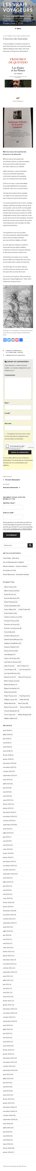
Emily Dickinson (10, 613)
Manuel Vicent (10, 677)
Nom (7, 403)
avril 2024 (6, 845)
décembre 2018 (8, 1107)
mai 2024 (6, 841)
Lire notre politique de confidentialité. (17, 529)
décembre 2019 (8, 1058)
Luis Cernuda (24, 669)
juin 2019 (6, 1083)
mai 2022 (6, 939)
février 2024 (7, 853)
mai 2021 (6, 988)
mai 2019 (6, 1087)
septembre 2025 (9, 775)
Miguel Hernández (11, 688)
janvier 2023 (7, 907)
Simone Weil (25, 707)
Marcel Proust (24, 677)
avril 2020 (6, 1042)
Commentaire (10, 375)
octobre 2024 (8, 820)
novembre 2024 (8, 816)
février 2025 (7, 804)
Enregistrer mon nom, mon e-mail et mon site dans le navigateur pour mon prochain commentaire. (17, 436)
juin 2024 (6, 837)
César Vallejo (10, 609)
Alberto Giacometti (11, 591)
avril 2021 (6, 992)
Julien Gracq (9, 666)
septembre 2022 (9, 923)
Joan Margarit (9, 654)
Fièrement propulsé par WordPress (14, 1166)
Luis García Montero (12, 673)
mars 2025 (6, 800)
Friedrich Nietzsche (11, 636)
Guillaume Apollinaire (12, 643)
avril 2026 (6, 747)
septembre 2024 (9, 825)
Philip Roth (24, 700)
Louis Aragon (10, 669)
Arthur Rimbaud (11, 602)
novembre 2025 (8, 767)
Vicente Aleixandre (11, 711)
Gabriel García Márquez (13, 639)
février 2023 (7, 902)
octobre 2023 (7, 870)
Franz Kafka (9, 632)
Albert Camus (10, 587)
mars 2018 (6, 1144)
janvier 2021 (7, 1005)
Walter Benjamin (24, 715)
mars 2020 (6, 1046)
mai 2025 (6, 792)
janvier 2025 (7, 808)
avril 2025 (6, 796)
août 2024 (6, 829)
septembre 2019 (9, 1070)
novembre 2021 (8, 964)
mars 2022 (6, 947)
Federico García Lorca (13, 617)
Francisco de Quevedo (15, 355)
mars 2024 (6, 849)
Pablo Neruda (10, 692)
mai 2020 (6, 1038)
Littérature (11, 352)
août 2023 (6, 878)
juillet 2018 (6, 1128)
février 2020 (7, 1050)
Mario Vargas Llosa (11, 681)
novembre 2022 (8, 915)
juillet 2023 (6, 882)
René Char (23, 703)
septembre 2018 (9, 1119)
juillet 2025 (7, 784)
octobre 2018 (7, 1115)
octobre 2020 (8, 1017)
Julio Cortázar (23, 666)
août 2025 (6, 780)
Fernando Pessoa (11, 621)
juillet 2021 (6, 980)
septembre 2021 (9, 972)
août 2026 (6, 730)
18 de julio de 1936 (9, 570)
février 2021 (7, 1001)
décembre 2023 (8, 861)
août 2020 (6, 1025)
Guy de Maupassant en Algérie (13, 562)
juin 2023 (6, 886)
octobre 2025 (8, 771)
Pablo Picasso (10, 696)
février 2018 (7, 1148)
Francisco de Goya (11, 624)
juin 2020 (6, 1033)
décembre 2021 (8, 960)
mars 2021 (6, 997)
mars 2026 (6, 751)
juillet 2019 (6, 1078)
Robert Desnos (10, 707)
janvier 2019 (7, 1103)
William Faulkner (10, 718)
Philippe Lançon (10, 700)
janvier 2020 (7, 1054)
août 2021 (6, 976)
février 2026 (7, 755)
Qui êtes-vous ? (9, 503)
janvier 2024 (7, 857)
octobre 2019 (7, 1066)
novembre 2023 (8, 866)
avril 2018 (6, 1140)
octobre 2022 (7, 919)
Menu (19, 28)
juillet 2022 (6, 931)
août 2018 (6, 1124)
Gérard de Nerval (11, 651)
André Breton (10, 594)
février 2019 (7, 1099)
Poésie (20, 352)
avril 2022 (6, 943)
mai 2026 (6, 743)
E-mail (7, 413)
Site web (8, 423)
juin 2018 (6, 1132)
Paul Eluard (24, 696)
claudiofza (25, 36)
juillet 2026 (7, 734)
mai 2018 (6, 1136)
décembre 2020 (8, 1009)
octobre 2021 (7, 968)
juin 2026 (6, 739)
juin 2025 (6, 788)
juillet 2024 (7, 833)
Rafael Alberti (10, 703)
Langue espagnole (14, 350)
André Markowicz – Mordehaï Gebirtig (16, 574)
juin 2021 (6, 984)
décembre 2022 (8, 911)
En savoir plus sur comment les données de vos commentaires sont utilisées (18, 462)
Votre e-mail (8, 513)
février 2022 (7, 951)
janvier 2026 (7, 759)
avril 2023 (6, 894)
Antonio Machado (11, 598)
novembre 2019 (8, 1062)
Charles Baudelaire (12, 606)
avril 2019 (6, 1091)
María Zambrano (10, 684)
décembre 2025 (8, 763)
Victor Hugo (9, 715)
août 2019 (6, 1074)
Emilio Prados (24, 609)
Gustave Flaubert (11, 647)
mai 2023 (6, 890)
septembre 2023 (9, 874)
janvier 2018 (7, 1152)
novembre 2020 (8, 1013)
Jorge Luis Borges (12, 658)
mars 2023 (6, 898)
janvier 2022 (7, 956)
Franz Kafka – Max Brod (11, 558)
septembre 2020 (9, 1021)
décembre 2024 (8, 812)
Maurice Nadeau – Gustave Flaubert (15, 566)
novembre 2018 (8, 1111)
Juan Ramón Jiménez (12, 662)
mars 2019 (6, 1095)
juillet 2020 (7, 1029)
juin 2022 (6, 935)
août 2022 (6, 927)
